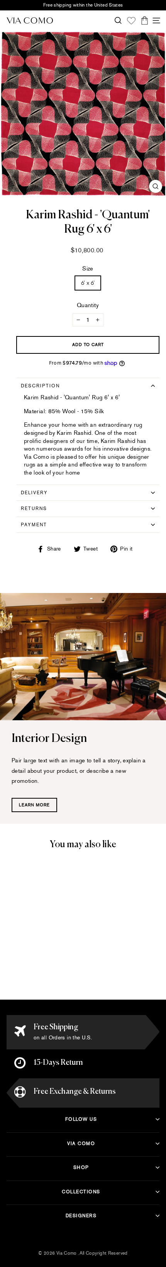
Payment (34, 524)
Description (40, 386)
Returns (34, 508)
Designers (81, 1215)
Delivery (34, 492)
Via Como (81, 1143)
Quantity (88, 305)
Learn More (34, 805)
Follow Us (81, 1119)
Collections (81, 1191)
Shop (81, 1167)
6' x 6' (88, 282)
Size (87, 268)
